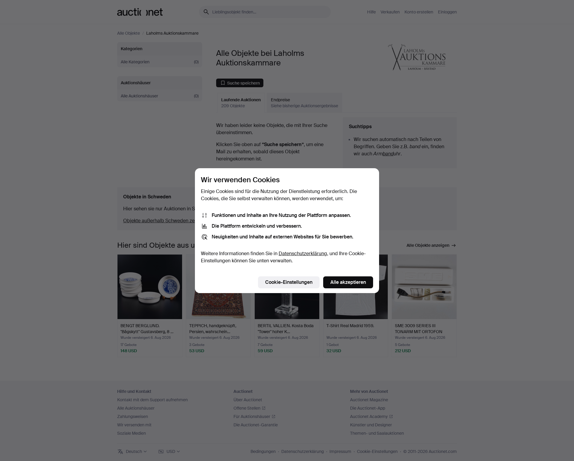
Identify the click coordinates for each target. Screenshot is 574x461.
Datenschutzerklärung (303, 253)
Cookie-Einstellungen (288, 282)
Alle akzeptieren (348, 282)
